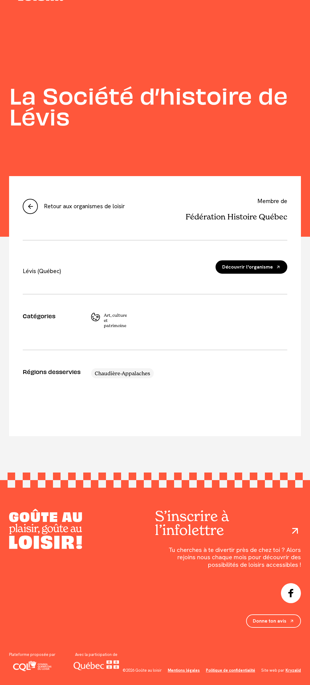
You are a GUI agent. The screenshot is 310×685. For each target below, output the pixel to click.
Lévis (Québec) (42, 271)
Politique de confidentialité (230, 670)
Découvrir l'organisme (247, 267)
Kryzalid (293, 670)
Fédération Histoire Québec (236, 216)
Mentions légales (184, 670)
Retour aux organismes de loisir (84, 206)
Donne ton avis (269, 621)
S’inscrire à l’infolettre (192, 523)
